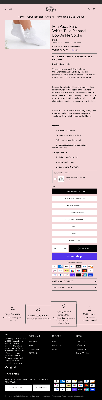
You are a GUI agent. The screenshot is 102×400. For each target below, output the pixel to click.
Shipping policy (79, 396)
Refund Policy (81, 345)
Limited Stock (34, 349)
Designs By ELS (16, 396)
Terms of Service (82, 353)
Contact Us (56, 345)
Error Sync (35, 396)
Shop (31, 345)
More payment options (74, 262)
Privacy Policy (81, 341)
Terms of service (67, 396)
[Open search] (5, 9)
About (54, 341)
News (54, 349)
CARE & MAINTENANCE (62, 281)
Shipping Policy (81, 349)
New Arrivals (33, 341)
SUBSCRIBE (41, 387)
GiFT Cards (33, 353)
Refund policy (46, 396)
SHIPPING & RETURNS (62, 287)
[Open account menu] (89, 9)
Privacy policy (56, 396)
